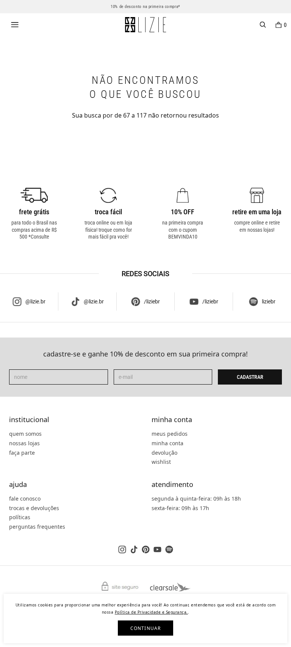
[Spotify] (169, 549)
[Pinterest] (146, 549)
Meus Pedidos (170, 433)
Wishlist (161, 461)
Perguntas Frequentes (37, 526)
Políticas (19, 517)
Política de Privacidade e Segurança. (151, 612)
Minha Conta (172, 420)
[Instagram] (122, 549)
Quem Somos (25, 433)
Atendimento (172, 485)
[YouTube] (157, 549)
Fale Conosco (25, 498)
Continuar (145, 628)
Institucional (29, 420)
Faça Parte (22, 452)
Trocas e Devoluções (34, 508)
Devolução (164, 452)
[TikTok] (134, 549)
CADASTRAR (250, 377)
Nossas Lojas (24, 443)
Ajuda (18, 485)
